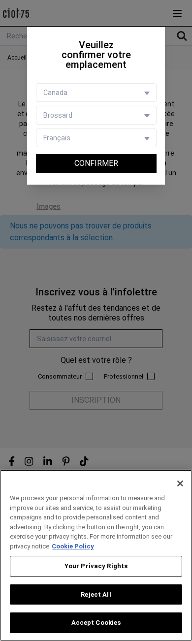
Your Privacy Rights (96, 566)
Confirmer (96, 163)
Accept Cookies (96, 622)
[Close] (180, 483)
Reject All (96, 594)
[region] (96, 555)
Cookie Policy (73, 546)
